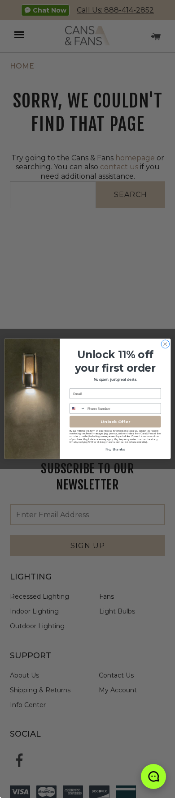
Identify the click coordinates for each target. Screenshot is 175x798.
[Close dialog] (165, 344)
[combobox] (77, 408)
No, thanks (115, 450)
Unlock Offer (115, 421)
